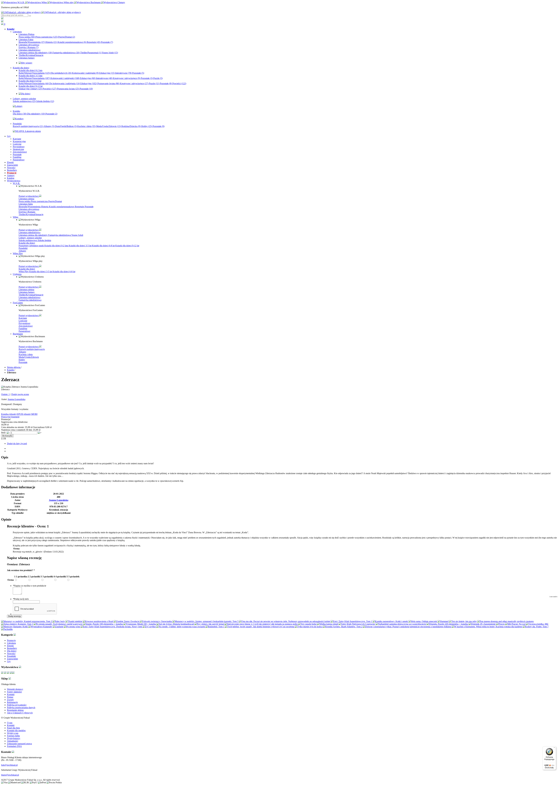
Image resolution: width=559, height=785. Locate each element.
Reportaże (93, 42)
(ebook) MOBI (30, 414)
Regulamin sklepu (15, 710)
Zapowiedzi (12, 659)
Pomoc (10, 697)
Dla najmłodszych (61, 73)
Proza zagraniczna (46, 37)
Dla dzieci (19, 113)
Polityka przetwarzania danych (21, 707)
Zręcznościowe (26, 326)
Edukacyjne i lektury (30, 88)
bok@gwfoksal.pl (9, 765)
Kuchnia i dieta (86, 126)
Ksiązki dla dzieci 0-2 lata (56, 245)
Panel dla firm (13, 728)
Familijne (23, 328)
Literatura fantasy (27, 292)
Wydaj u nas (12, 733)
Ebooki (10, 645)
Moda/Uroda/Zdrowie (108, 126)
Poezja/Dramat (66, 37)
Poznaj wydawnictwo (29, 196)
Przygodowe (24, 323)
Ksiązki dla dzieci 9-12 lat (127, 245)
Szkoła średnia (45, 101)
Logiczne (23, 320)
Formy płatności (14, 692)
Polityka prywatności (16, 705)
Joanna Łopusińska (16, 399)
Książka (5, 414)
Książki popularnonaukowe (72, 42)
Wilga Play (24, 271)
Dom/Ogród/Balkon (66, 126)
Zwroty (10, 699)
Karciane (23, 318)
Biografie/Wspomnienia (32, 42)
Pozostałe (107, 42)
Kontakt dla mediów (16, 730)
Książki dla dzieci (27, 243)
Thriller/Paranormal (90, 52)
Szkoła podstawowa (24, 101)
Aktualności (12, 741)
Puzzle (158, 78)
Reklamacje (12, 702)
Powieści (179, 83)
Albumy (49, 126)
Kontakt (10, 694)
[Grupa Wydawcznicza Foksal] (41, 12)
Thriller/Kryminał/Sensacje (31, 214)
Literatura (11, 643)
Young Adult (110, 52)
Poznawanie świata (108, 83)
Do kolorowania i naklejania (64, 83)
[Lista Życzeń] (2, 21)
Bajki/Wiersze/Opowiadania (34, 73)
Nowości (11, 653)
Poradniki (23, 248)
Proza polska (27, 37)
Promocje (11, 640)
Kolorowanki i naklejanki (85, 73)
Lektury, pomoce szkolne (30, 237)
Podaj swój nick (21, 599)
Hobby (146, 126)
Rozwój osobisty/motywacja (28, 126)
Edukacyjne (107, 73)
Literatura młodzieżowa (29, 232)
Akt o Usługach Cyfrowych (20, 713)
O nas (9, 722)
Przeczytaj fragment (10, 416)
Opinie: (5, 394)
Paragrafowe (24, 331)
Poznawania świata (68, 88)
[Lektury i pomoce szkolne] (17, 106)
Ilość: (3, 432)
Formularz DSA (14, 746)
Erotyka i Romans (28, 47)
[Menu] (554, 748)
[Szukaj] (30, 15)
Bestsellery (12, 648)
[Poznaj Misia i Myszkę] (24, 93)
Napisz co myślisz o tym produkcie (29, 585)
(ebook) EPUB (16, 414)
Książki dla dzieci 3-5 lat (80, 245)
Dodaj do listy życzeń (17, 443)
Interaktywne (123, 73)
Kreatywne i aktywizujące (126, 78)
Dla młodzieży (36, 113)
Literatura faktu (26, 204)
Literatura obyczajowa (29, 209)
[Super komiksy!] (18, 118)
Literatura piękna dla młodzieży (35, 52)
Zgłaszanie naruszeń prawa (19, 743)
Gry (9, 661)
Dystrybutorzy (13, 738)
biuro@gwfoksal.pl (10, 775)
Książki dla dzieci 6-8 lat (103, 245)
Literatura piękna (26, 198)
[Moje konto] (2, 18)
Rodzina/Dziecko (131, 126)
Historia (51, 42)
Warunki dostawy (15, 689)
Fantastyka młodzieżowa (66, 52)
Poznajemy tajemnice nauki (31, 245)
